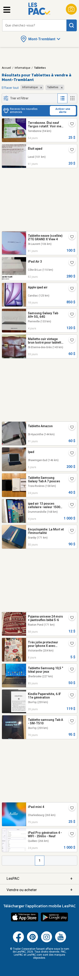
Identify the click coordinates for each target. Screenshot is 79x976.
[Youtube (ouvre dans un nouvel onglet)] (61, 941)
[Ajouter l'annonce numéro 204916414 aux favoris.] (70, 695)
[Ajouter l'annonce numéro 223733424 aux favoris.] (70, 531)
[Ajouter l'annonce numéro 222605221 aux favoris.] (70, 427)
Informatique (22, 67)
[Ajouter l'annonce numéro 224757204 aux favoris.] (70, 479)
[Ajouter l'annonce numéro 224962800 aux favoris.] (70, 289)
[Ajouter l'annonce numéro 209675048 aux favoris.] (70, 237)
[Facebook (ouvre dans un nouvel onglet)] (18, 941)
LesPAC (39, 878)
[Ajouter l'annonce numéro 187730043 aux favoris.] (70, 644)
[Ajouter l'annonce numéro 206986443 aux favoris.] (70, 618)
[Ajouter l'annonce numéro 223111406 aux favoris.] (70, 808)
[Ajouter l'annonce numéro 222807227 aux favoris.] (70, 263)
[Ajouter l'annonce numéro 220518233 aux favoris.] (70, 150)
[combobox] (34, 25)
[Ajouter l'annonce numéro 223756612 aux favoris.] (70, 124)
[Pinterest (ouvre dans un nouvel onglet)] (32, 941)
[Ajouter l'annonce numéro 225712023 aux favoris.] (70, 315)
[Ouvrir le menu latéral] (6, 10)
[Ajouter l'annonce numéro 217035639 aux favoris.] (70, 721)
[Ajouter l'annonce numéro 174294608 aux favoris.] (70, 340)
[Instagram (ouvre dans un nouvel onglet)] (47, 941)
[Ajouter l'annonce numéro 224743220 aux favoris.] (70, 834)
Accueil (6, 67)
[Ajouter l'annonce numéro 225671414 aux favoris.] (70, 505)
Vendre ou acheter (39, 889)
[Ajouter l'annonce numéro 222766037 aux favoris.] (70, 669)
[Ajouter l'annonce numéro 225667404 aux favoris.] (70, 453)
